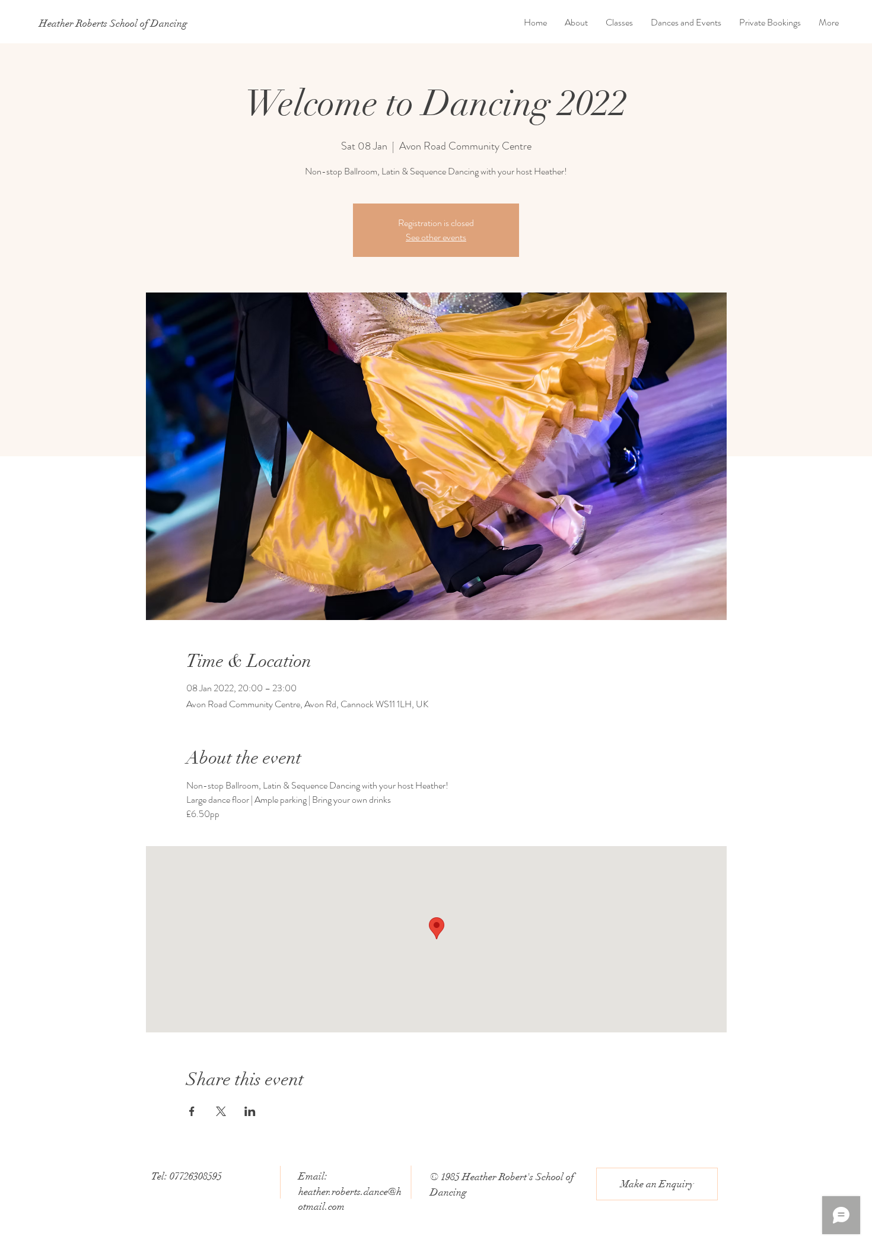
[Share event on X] (221, 1111)
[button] (657, 1184)
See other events (436, 237)
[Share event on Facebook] (192, 1111)
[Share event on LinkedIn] (250, 1111)
